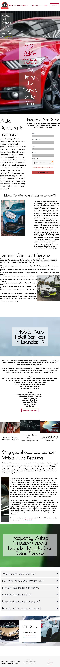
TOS (50, 660)
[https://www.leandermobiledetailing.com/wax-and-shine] (50, 427)
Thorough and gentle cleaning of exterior (10, 439)
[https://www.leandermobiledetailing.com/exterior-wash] (10, 427)
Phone (34, 152)
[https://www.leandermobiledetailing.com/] (5, 5)
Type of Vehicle (36, 139)
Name (33, 133)
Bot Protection (35, 158)
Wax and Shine (50, 436)
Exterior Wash (10, 437)
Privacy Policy (50, 662)
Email (34, 146)
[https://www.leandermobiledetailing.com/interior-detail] (30, 425)
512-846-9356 (30, 54)
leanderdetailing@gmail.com (30, 663)
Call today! (28, 520)
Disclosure (50, 664)
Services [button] (38, 5)
